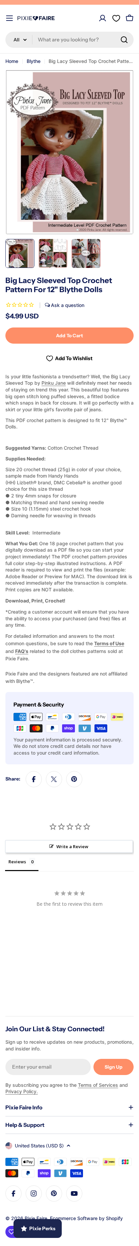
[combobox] (69, 40)
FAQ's (21, 651)
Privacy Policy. (21, 1091)
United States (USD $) (39, 1146)
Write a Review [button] (72, 846)
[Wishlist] (116, 18)
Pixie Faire (36, 1218)
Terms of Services (98, 1085)
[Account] (103, 18)
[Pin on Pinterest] (74, 779)
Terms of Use (109, 643)
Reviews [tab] (17, 861)
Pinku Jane (53, 383)
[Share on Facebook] (34, 779)
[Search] (124, 40)
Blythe (33, 61)
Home (11, 61)
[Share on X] (54, 779)
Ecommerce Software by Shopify (86, 1218)
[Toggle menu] (9, 18)
